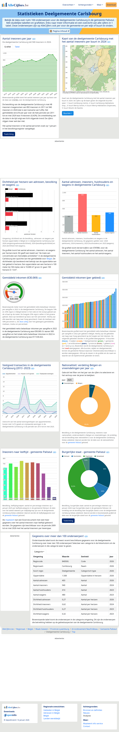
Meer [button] (99, 4)
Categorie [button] (38, 551)
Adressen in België (51, 713)
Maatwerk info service (93, 723)
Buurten (67, 113)
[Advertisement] (59, 160)
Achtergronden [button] (85, 4)
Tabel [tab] (17, 46)
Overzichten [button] (68, 4)
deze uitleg (24, 322)
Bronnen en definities (92, 710)
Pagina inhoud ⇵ (60, 31)
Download (111, 4)
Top (73, 632)
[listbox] (70, 380)
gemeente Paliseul (74, 442)
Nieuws (86, 713)
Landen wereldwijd (51, 718)
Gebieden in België (51, 710)
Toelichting (9, 134)
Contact (86, 726)
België (49, 258)
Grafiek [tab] (7, 46)
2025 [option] (69, 380)
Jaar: (64, 380)
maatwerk (9, 520)
